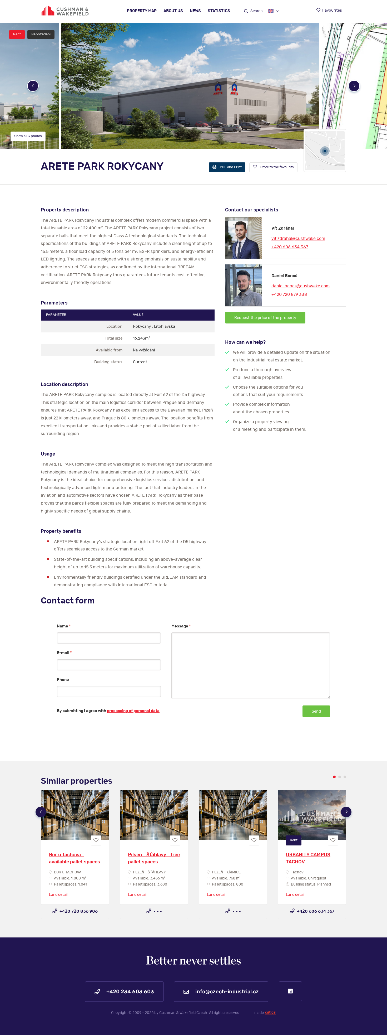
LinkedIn (290, 991)
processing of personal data (133, 711)
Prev (33, 86)
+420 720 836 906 (78, 911)
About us (173, 11)
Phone (63, 680)
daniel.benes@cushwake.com (300, 286)
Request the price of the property (265, 318)
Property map (142, 11)
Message (181, 626)
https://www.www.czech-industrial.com (65, 10)
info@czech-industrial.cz (226, 991)
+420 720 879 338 (289, 294)
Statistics (219, 11)
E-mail (64, 653)
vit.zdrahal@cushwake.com (298, 238)
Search (256, 11)
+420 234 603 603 (129, 991)
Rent (17, 34)
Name (64, 626)
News (195, 11)
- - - (157, 911)
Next (354, 86)
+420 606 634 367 (289, 247)
